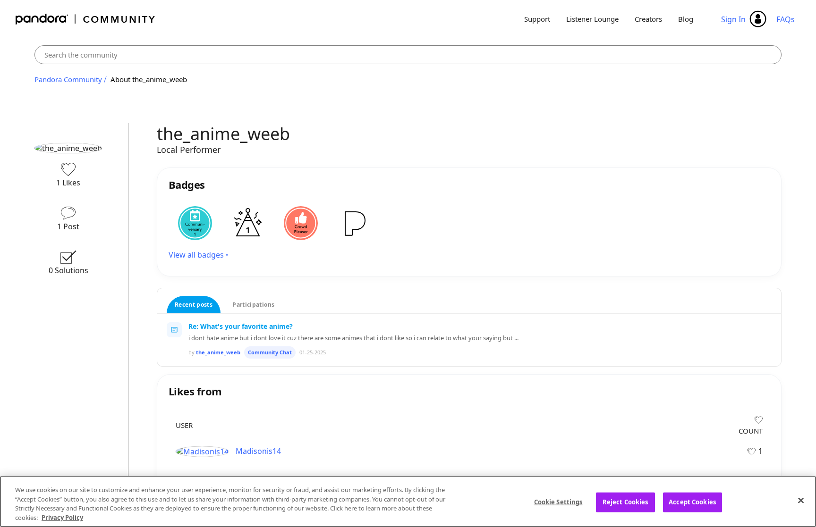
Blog (685, 19)
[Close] (800, 500)
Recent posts (193, 305)
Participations (253, 305)
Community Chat (270, 352)
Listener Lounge (592, 19)
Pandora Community (85, 19)
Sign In (733, 19)
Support (537, 19)
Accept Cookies (692, 502)
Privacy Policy (62, 517)
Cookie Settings (558, 502)
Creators (648, 19)
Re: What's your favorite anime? (240, 326)
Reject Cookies (625, 502)
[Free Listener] (354, 223)
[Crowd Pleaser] (301, 223)
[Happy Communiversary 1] (195, 223)
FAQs (785, 19)
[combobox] (408, 54)
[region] (408, 501)
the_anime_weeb (218, 352)
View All (469, 377)
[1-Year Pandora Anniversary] (248, 223)
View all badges (196, 255)
